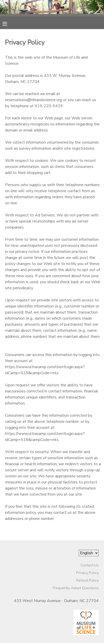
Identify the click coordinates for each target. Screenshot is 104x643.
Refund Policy (87, 580)
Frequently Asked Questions (76, 587)
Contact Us (90, 565)
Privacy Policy (87, 572)
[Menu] (8, 23)
